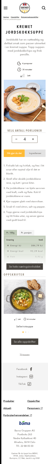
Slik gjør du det (14, 153)
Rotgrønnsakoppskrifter (29, 17)
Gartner (6, 17)
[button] (23, 332)
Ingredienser (35, 153)
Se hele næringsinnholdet (24, 266)
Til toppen (25, 354)
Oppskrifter (15, 17)
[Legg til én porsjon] (33, 139)
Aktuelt (7, 408)
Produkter (8, 401)
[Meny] (5, 8)
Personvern (33, 408)
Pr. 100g (10, 232)
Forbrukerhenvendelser (16, 415)
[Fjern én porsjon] (15, 139)
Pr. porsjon (26, 232)
